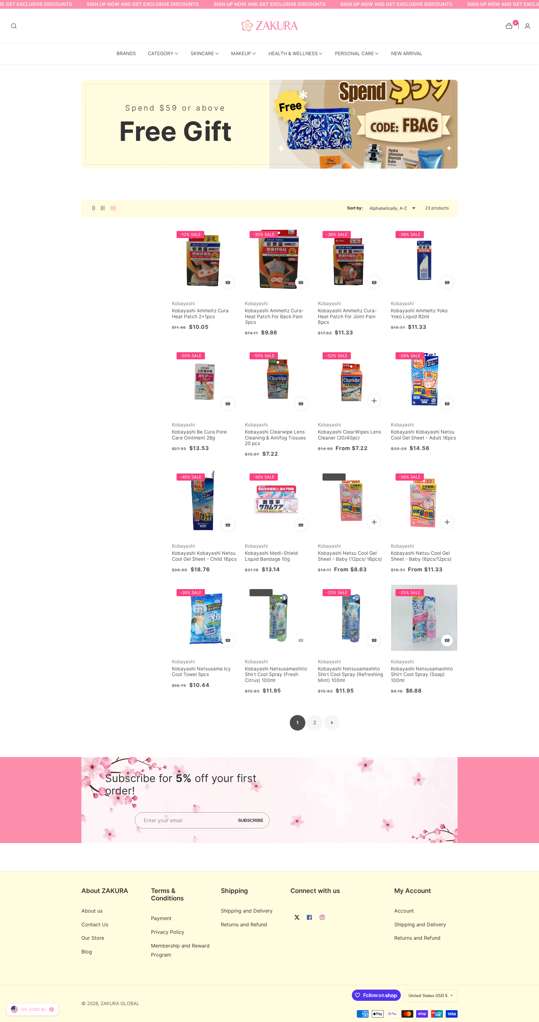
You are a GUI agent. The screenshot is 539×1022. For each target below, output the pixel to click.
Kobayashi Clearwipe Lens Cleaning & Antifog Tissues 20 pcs (275, 437)
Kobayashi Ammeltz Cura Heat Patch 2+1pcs (200, 313)
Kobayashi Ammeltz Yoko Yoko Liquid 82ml (419, 313)
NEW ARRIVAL (406, 53)
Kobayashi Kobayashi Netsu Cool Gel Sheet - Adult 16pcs (423, 434)
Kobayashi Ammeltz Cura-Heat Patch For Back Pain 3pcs (274, 316)
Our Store (92, 938)
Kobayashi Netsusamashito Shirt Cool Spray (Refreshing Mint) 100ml (350, 674)
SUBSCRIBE (250, 820)
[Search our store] (14, 26)
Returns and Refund (244, 924)
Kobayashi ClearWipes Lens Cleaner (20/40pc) (349, 434)
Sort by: (355, 207)
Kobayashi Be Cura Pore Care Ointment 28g (199, 434)
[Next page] (332, 723)
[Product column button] (93, 208)
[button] (160, 53)
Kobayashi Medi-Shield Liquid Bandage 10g (271, 556)
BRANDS (126, 53)
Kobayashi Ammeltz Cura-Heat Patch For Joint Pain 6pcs (347, 316)
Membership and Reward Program (180, 950)
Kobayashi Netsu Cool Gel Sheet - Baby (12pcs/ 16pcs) (350, 556)
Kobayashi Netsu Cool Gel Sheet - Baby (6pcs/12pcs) (421, 556)
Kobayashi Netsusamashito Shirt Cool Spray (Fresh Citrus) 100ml (276, 674)
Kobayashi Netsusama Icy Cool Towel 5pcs (201, 671)
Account (404, 911)
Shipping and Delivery (247, 911)
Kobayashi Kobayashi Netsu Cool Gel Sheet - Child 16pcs (204, 556)
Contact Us (94, 924)
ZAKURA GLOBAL (119, 1003)
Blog (86, 952)
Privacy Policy (167, 932)
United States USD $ (429, 995)
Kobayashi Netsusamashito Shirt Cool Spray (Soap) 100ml (422, 674)
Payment (161, 918)
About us (92, 911)
